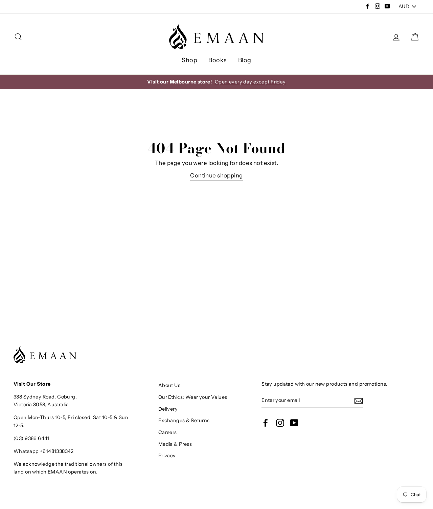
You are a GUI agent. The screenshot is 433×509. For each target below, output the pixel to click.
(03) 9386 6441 (31, 438)
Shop (189, 60)
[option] (216, 82)
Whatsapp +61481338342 (44, 451)
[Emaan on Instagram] (280, 422)
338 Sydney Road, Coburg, (45, 397)
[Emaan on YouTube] (294, 422)
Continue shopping (216, 175)
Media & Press (175, 444)
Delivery (168, 409)
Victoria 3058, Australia (41, 405)
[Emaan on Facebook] (265, 422)
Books (217, 60)
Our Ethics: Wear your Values (192, 397)
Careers (167, 432)
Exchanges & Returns (184, 420)
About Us (169, 385)
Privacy (167, 456)
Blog (244, 60)
